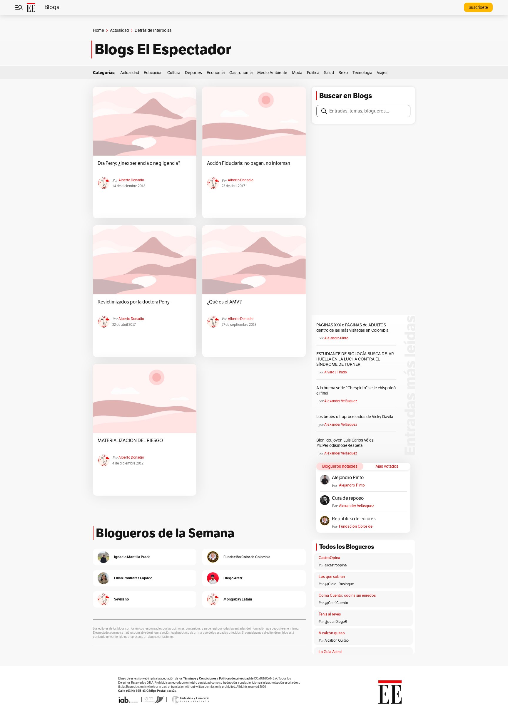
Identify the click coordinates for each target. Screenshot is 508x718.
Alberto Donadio (131, 180)
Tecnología (362, 72)
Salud (329, 72)
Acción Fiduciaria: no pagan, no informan (248, 163)
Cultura (173, 72)
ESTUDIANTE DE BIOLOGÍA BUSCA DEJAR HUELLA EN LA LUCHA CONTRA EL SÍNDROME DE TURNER (355, 359)
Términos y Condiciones (199, 678)
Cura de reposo (348, 498)
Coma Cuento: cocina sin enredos (347, 595)
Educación (153, 72)
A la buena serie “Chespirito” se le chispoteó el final (356, 390)
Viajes (382, 72)
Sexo (343, 72)
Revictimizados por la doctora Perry (134, 302)
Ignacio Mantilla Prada (132, 557)
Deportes (193, 72)
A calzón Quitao (337, 640)
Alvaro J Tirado (335, 372)
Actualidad (119, 30)
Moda (297, 72)
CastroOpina (329, 558)
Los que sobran (332, 576)
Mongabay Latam (237, 599)
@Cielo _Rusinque (339, 584)
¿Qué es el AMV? (224, 302)
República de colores (354, 519)
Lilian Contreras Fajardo (133, 578)
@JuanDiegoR (336, 622)
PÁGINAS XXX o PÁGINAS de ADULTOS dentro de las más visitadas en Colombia (352, 328)
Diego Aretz (233, 578)
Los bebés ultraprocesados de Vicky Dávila (355, 416)
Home (98, 30)
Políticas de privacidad (234, 678)
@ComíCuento (336, 603)
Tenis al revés (330, 614)
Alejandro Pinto (336, 338)
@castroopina (336, 565)
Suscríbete (478, 7)
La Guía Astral (330, 652)
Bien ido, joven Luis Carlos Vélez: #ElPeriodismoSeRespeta (345, 443)
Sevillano (121, 599)
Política (313, 72)
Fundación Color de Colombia (355, 526)
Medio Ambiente (272, 72)
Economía (216, 72)
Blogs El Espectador (163, 49)
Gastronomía (241, 72)
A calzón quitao (332, 633)
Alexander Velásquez (340, 401)
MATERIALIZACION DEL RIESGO (130, 441)
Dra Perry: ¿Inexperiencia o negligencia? (139, 163)
